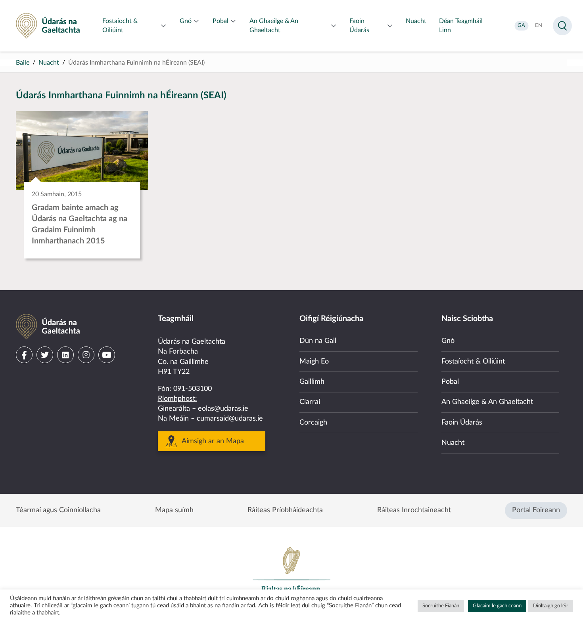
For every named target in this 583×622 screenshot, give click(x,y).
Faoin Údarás (461, 422)
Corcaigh (313, 422)
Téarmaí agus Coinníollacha (58, 510)
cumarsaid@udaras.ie (230, 418)
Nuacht (48, 62)
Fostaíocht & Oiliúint (473, 361)
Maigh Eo (314, 361)
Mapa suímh (174, 510)
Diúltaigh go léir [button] (550, 606)
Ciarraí (309, 402)
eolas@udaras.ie (223, 408)
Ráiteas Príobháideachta (285, 510)
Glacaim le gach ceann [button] (497, 606)
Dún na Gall (317, 340)
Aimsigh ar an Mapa (213, 441)
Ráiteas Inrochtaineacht (414, 510)
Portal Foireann (536, 510)
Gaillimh (311, 381)
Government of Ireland (291, 573)
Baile (22, 62)
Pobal (450, 381)
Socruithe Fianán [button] (440, 606)
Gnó (448, 340)
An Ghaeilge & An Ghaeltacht (487, 402)
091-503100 (192, 388)
